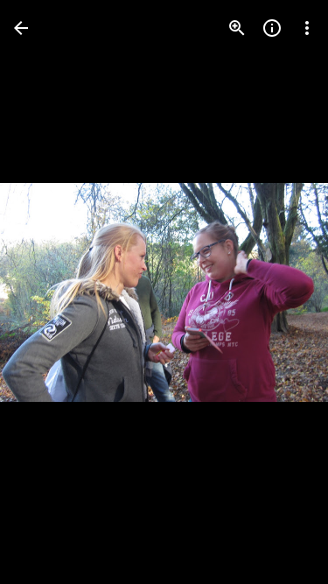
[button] (48, 292)
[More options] (307, 28)
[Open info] (272, 28)
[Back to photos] (21, 28)
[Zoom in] (237, 28)
